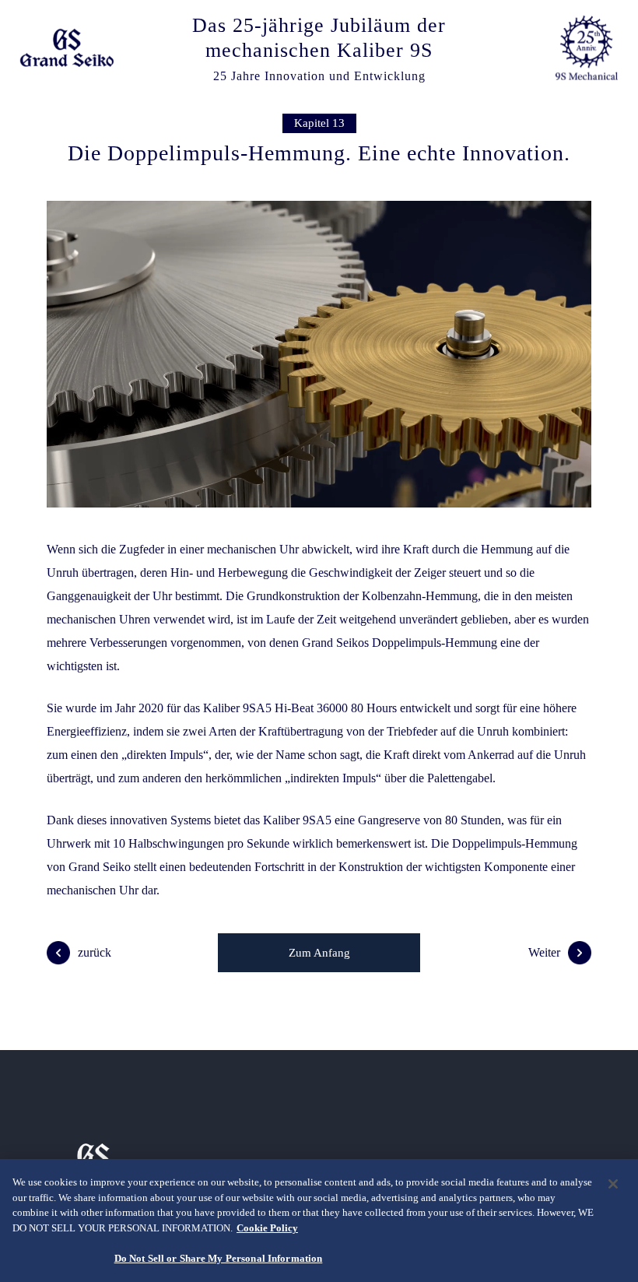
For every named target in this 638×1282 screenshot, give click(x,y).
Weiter (544, 952)
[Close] (613, 1184)
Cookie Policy (267, 1228)
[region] (319, 1220)
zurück (94, 952)
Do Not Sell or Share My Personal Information (218, 1258)
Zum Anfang (319, 953)
